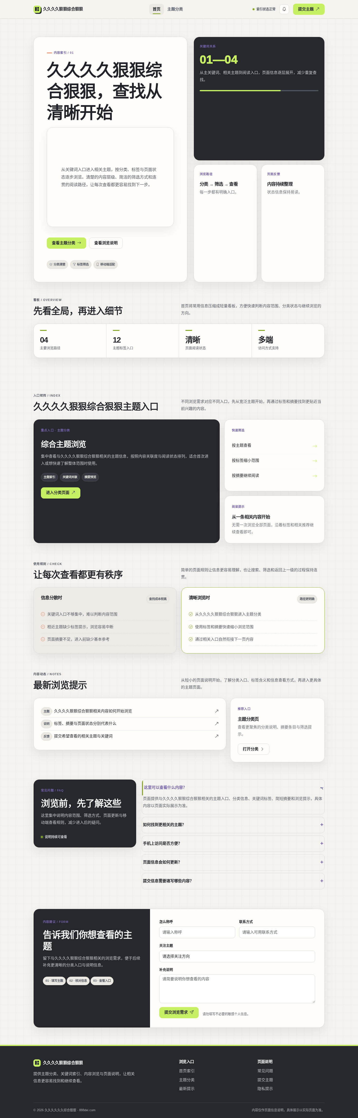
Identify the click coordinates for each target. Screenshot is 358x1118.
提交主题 (306, 9)
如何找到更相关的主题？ (164, 825)
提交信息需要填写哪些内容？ (168, 881)
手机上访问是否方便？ (162, 843)
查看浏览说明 (106, 243)
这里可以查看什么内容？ (165, 787)
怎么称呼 (166, 922)
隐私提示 (265, 1089)
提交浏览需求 (176, 1012)
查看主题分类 (63, 243)
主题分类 (175, 9)
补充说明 (166, 970)
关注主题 (166, 945)
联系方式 (246, 922)
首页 (156, 9)
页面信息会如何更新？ (162, 862)
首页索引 (187, 1071)
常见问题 (265, 1071)
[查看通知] (284, 9)
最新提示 (187, 1089)
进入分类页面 (57, 493)
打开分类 (250, 749)
